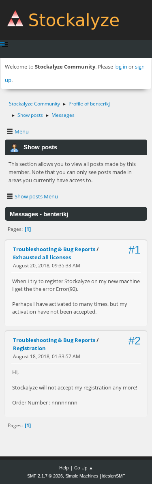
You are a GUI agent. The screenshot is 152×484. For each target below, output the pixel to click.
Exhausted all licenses (42, 257)
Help (64, 468)
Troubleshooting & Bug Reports (54, 249)
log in (120, 66)
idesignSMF (113, 475)
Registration (29, 348)
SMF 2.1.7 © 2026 (45, 475)
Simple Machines (81, 475)
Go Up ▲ (83, 468)
